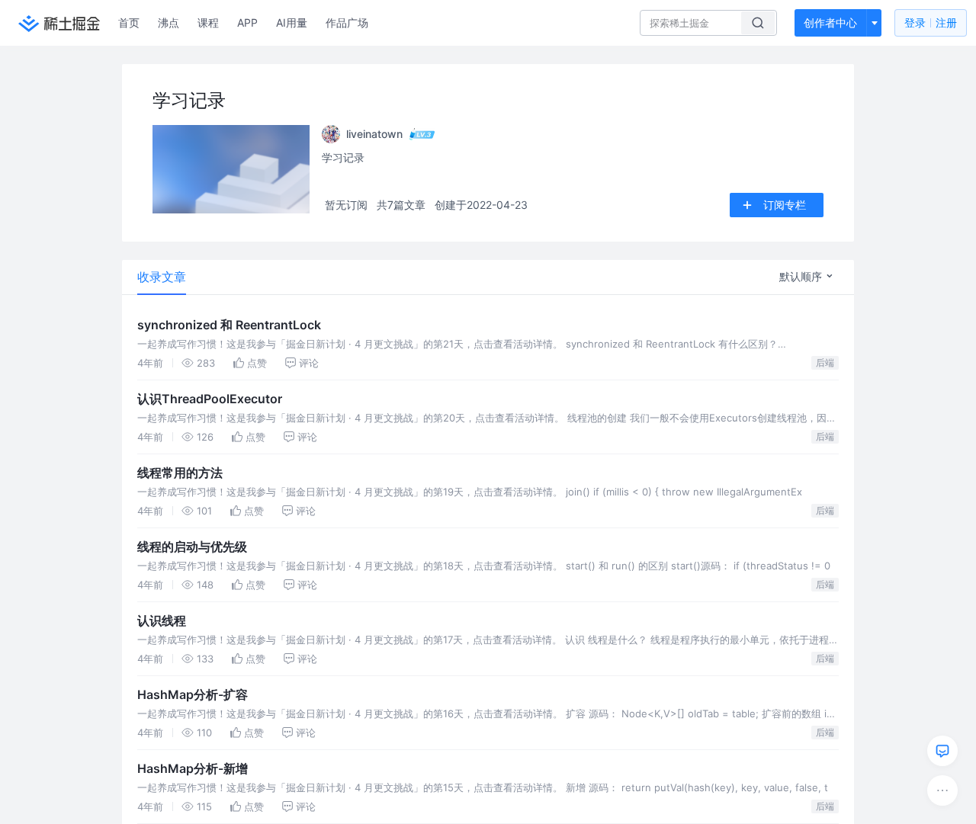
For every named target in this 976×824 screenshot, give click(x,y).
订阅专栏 (784, 204)
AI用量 (291, 22)
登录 (930, 22)
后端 (825, 362)
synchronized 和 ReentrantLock (229, 324)
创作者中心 (830, 22)
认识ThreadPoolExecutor (209, 398)
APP (247, 22)
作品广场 (347, 22)
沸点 (168, 22)
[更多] (942, 790)
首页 (129, 22)
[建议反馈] (942, 751)
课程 (208, 22)
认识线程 (161, 620)
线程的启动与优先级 (192, 546)
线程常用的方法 (180, 472)
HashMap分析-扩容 (192, 694)
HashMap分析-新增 (192, 768)
